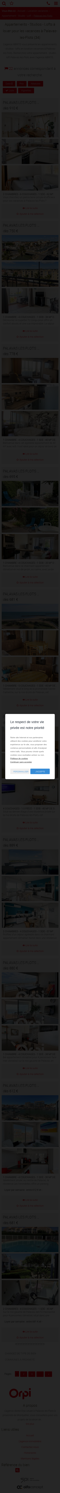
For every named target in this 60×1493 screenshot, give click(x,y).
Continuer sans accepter (21, 762)
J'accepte (40, 771)
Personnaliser (20, 771)
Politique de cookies (19, 758)
